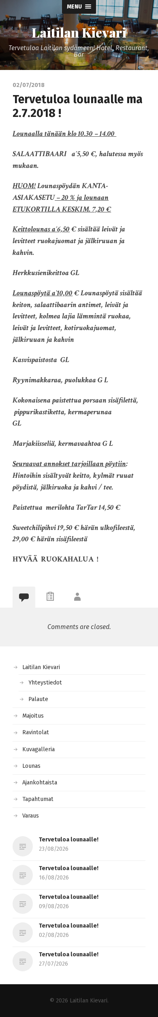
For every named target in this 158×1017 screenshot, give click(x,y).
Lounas (31, 766)
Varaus (30, 815)
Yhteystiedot (45, 682)
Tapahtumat (37, 799)
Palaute (38, 699)
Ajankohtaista (39, 782)
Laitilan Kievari (79, 32)
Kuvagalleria (38, 749)
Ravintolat (35, 732)
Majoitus (33, 715)
